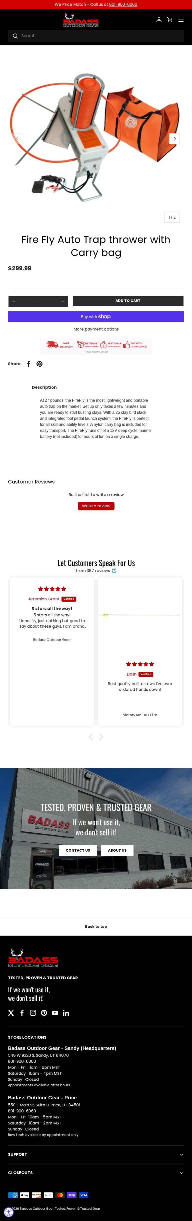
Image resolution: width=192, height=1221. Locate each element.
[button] (170, 19)
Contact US (78, 850)
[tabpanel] (96, 420)
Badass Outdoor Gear (37, 1208)
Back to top (96, 926)
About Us (117, 850)
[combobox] (96, 36)
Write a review (96, 506)
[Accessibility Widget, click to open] (9, 1212)
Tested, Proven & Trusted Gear (77, 1208)
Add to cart (128, 300)
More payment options (96, 329)
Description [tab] (44, 387)
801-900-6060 (123, 4)
